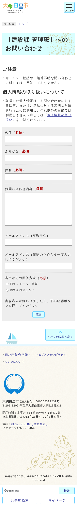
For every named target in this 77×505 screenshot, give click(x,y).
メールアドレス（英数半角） (27, 235)
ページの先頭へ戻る (60, 336)
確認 (38, 314)
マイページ (57, 500)
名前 (8, 132)
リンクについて (14, 361)
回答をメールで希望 (24, 283)
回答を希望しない (22, 290)
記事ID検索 (20, 500)
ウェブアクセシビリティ (51, 354)
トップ (23, 23)
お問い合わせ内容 (19, 189)
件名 (8, 170)
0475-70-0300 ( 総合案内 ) (29, 424)
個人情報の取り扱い (17, 354)
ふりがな (12, 151)
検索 (66, 490)
